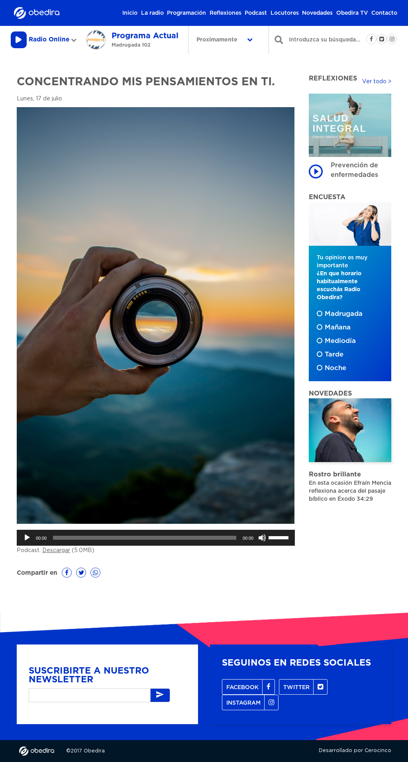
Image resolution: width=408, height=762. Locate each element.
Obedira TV (352, 13)
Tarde (334, 354)
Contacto (384, 13)
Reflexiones (225, 13)
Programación (186, 13)
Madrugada (344, 314)
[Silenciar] (262, 538)
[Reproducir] (27, 538)
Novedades (317, 13)
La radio (152, 13)
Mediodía (340, 341)
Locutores (285, 13)
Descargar (56, 550)
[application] (156, 538)
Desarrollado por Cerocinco (355, 750)
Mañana (338, 327)
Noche (335, 368)
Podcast (256, 13)
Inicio (129, 13)
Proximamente (217, 40)
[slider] (280, 537)
